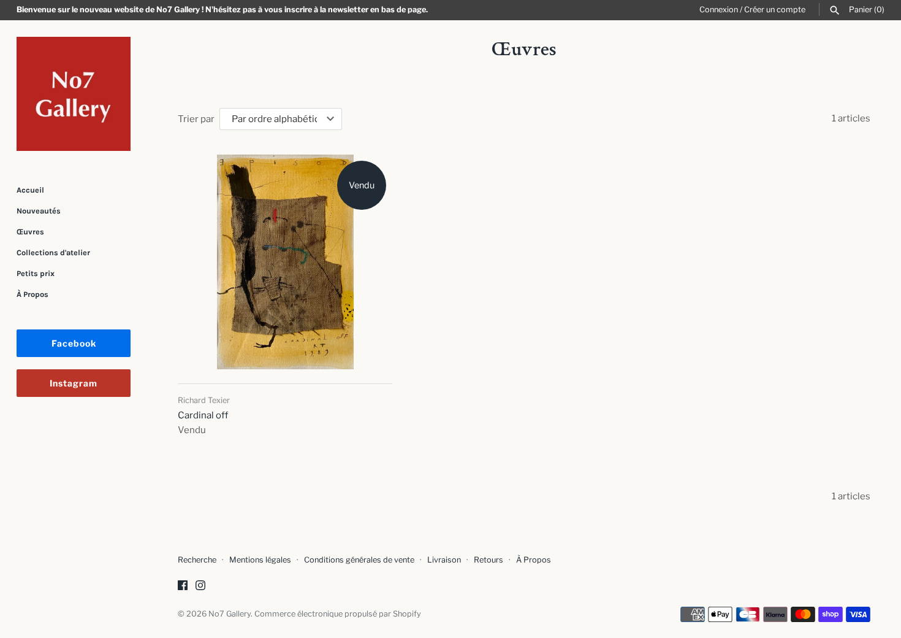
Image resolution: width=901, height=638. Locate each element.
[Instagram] (200, 587)
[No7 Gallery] (73, 94)
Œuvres (30, 231)
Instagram (73, 383)
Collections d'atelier (53, 252)
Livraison (444, 559)
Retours (488, 559)
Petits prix (36, 273)
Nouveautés (39, 210)
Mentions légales (260, 559)
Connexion (718, 9)
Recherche (197, 559)
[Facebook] (183, 587)
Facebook (73, 343)
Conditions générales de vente (359, 559)
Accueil (30, 189)
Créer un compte (774, 9)
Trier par (196, 119)
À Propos (32, 294)
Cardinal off (203, 415)
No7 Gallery (229, 613)
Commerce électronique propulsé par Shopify (337, 613)
